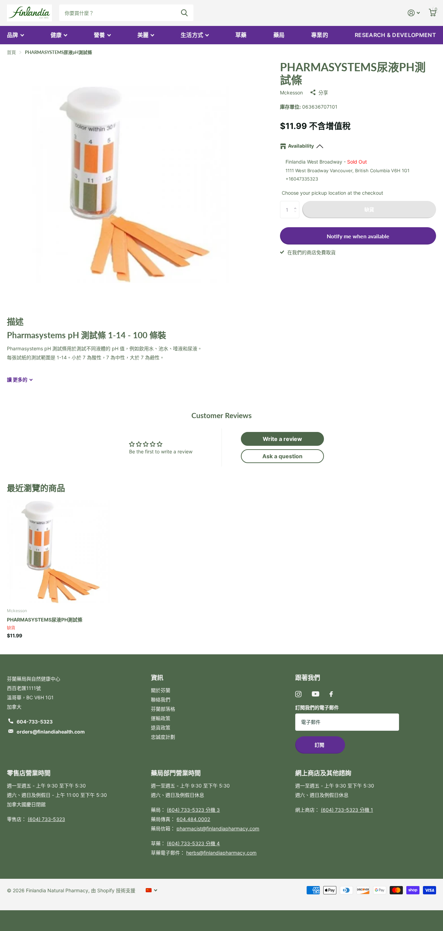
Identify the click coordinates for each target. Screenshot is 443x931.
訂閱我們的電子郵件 (317, 707)
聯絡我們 (160, 699)
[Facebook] (331, 694)
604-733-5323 (35, 722)
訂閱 (320, 745)
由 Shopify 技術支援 (113, 890)
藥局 (279, 34)
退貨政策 (160, 727)
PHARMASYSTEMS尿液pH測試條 (44, 620)
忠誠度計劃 (163, 737)
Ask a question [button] (282, 456)
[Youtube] (315, 694)
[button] (297, 203)
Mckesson (291, 92)
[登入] (413, 13)
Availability (301, 146)
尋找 (184, 12)
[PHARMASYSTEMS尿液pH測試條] (58, 550)
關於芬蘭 (160, 690)
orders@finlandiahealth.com (51, 732)
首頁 (11, 52)
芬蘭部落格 (163, 709)
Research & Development (395, 34)
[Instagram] (298, 694)
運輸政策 (160, 718)
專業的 (319, 34)
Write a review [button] (282, 438)
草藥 (241, 34)
